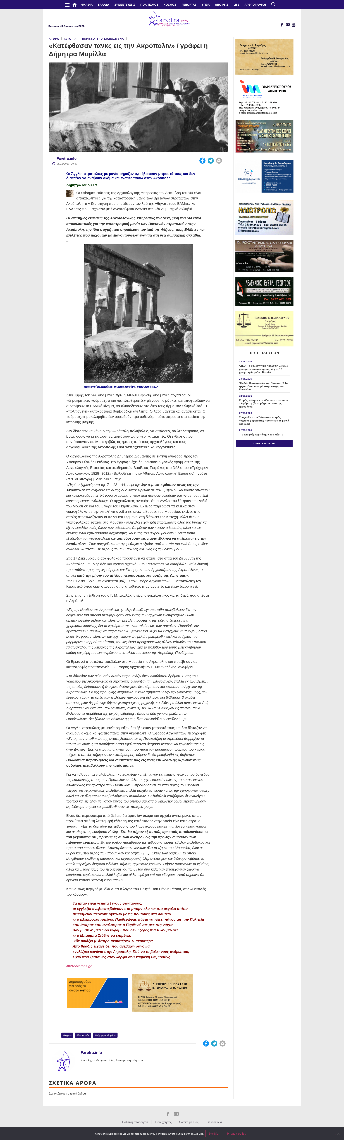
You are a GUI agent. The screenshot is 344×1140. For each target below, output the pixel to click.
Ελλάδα (103, 5)
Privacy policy (236, 1133)
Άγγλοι (67, 1035)
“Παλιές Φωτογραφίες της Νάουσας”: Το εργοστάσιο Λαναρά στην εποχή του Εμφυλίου (263, 386)
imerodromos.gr (79, 966)
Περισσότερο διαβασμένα (103, 38)
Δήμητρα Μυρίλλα (81, 185)
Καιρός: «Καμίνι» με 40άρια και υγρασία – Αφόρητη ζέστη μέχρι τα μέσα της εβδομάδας (263, 403)
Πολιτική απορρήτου (135, 1122)
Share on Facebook (202, 160)
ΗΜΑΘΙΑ (87, 5)
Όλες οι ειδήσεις (264, 443)
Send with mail (219, 160)
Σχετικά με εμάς (189, 1122)
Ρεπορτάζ (188, 5)
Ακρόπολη (84, 1035)
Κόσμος (170, 5)
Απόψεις (221, 5)
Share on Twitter (211, 160)
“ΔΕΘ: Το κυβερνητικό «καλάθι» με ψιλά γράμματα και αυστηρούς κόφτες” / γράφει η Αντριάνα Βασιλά (263, 369)
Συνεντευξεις (124, 5)
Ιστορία (70, 38)
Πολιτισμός (149, 5)
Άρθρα (54, 38)
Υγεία (206, 5)
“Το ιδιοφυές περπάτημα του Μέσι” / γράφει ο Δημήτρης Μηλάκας (261, 436)
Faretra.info (67, 158)
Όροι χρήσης (163, 1122)
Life (236, 5)
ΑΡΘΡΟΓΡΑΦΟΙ (255, 5)
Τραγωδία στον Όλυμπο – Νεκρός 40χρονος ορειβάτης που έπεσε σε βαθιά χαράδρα (264, 420)
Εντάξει (214, 1133)
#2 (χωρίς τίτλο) (75, 4)
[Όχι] (338, 1133)
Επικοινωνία (214, 1122)
